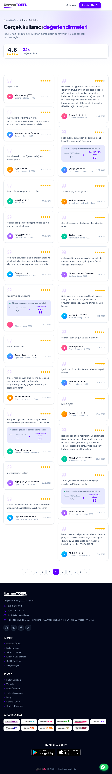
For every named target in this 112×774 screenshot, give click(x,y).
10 (69, 572)
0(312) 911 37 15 (15, 606)
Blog (8, 697)
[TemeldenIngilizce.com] (81, 721)
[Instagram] (6, 628)
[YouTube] (14, 628)
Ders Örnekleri (13, 688)
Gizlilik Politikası (13, 661)
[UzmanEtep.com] (64, 728)
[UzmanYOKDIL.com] (46, 728)
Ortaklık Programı (14, 706)
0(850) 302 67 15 (16, 610)
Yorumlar (10, 684)
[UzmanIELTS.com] (46, 721)
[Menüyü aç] (105, 5)
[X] (28, 628)
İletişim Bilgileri (13, 665)
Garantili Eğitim (13, 701)
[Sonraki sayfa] (87, 572)
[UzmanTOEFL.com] (98, 721)
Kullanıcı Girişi (12, 648)
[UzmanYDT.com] (12, 728)
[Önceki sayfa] (25, 572)
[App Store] (68, 752)
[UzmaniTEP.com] (81, 728)
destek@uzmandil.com (18, 615)
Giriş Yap (71, 5)
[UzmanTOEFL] (15, 5)
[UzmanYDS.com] (29, 728)
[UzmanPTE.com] (29, 721)
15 (80, 572)
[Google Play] (43, 752)
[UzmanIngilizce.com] (12, 721)
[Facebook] (21, 628)
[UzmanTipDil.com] (64, 721)
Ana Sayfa (11, 20)
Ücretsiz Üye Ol (90, 5)
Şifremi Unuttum (13, 652)
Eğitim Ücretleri (13, 680)
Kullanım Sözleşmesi (16, 656)
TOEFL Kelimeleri (14, 693)
